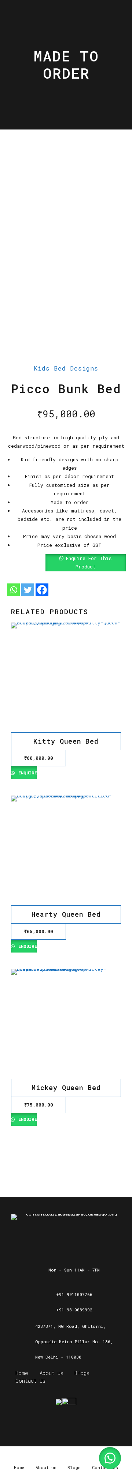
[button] (66, 562)
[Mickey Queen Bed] (66, 1024)
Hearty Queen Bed (66, 914)
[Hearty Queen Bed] (66, 850)
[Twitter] (27, 589)
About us (51, 1373)
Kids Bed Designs (66, 368)
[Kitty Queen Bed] (66, 677)
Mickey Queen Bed (66, 1087)
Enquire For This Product (88, 562)
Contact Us (30, 1380)
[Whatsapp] (13, 589)
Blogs (81, 1373)
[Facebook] (42, 589)
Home (21, 1373)
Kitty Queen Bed (66, 741)
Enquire (26, 772)
